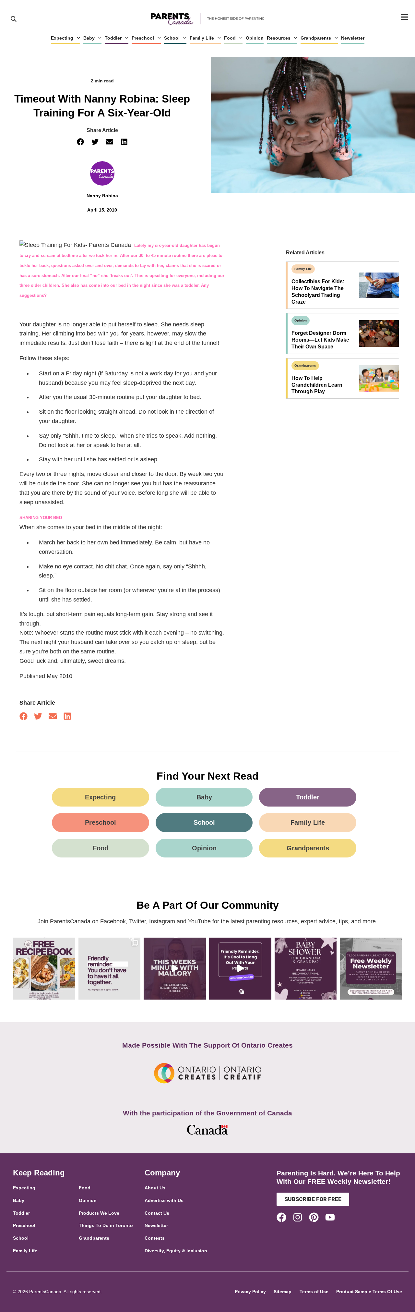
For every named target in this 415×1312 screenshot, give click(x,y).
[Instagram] (297, 1217)
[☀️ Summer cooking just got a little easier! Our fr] (44, 969)
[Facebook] (281, 1217)
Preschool (143, 38)
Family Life (202, 38)
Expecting (62, 38)
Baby (89, 38)
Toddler (113, 38)
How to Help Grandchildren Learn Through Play (316, 385)
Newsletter (352, 38)
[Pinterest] (314, 1217)
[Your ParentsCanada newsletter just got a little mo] (371, 969)
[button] (80, 142)
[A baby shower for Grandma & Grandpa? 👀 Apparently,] (306, 969)
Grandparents (316, 38)
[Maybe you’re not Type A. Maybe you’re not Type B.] (109, 969)
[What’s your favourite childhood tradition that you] (175, 969)
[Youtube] (330, 1217)
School (172, 38)
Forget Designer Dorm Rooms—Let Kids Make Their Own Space (320, 339)
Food (230, 38)
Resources (278, 38)
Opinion (255, 38)
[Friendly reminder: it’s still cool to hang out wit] (240, 969)
